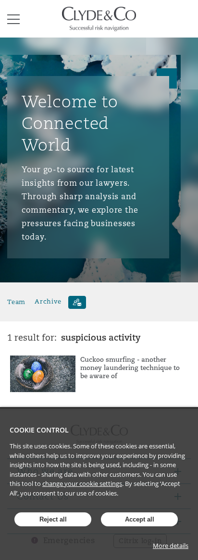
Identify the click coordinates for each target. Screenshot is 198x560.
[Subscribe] (77, 302)
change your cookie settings (82, 483)
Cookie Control (39, 429)
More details (170, 545)
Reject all (53, 519)
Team (16, 301)
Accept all (139, 519)
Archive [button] (48, 301)
